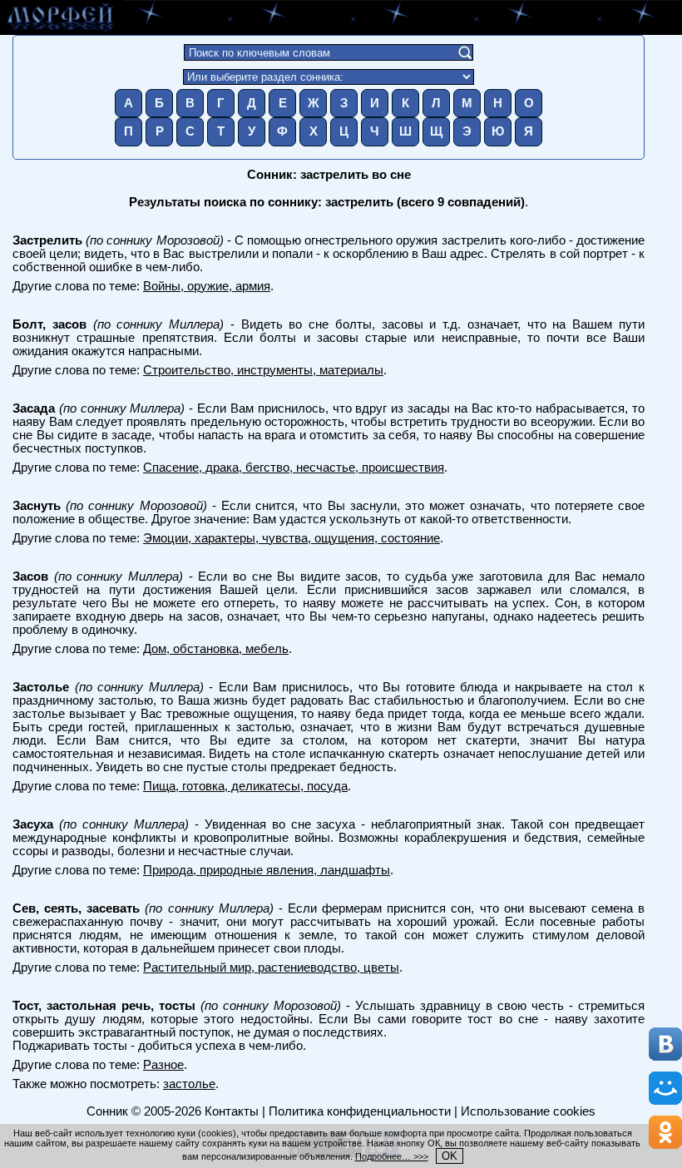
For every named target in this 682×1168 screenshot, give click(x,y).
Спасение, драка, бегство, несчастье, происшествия (293, 467)
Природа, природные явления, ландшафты (266, 870)
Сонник (107, 1111)
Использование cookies (528, 1111)
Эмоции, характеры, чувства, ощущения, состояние (291, 538)
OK (449, 1156)
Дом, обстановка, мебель (216, 649)
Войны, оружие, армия (206, 286)
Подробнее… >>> (391, 1156)
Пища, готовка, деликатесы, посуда (245, 786)
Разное (163, 1064)
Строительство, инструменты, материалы (263, 370)
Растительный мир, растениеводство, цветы (271, 967)
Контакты (232, 1111)
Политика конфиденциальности (360, 1111)
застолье (189, 1084)
